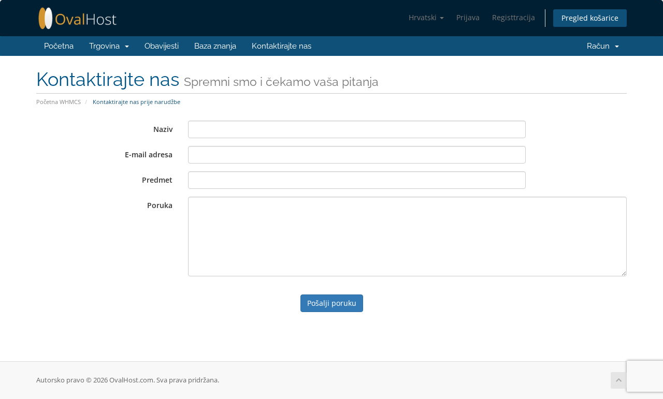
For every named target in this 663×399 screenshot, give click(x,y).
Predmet (157, 180)
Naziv (162, 129)
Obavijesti (162, 46)
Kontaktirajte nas (281, 46)
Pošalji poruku (331, 303)
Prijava (468, 17)
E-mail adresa (148, 154)
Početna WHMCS (58, 102)
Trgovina (106, 46)
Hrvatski (424, 17)
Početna (59, 46)
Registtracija (513, 17)
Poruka (159, 205)
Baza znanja (215, 46)
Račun (598, 46)
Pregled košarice (589, 18)
